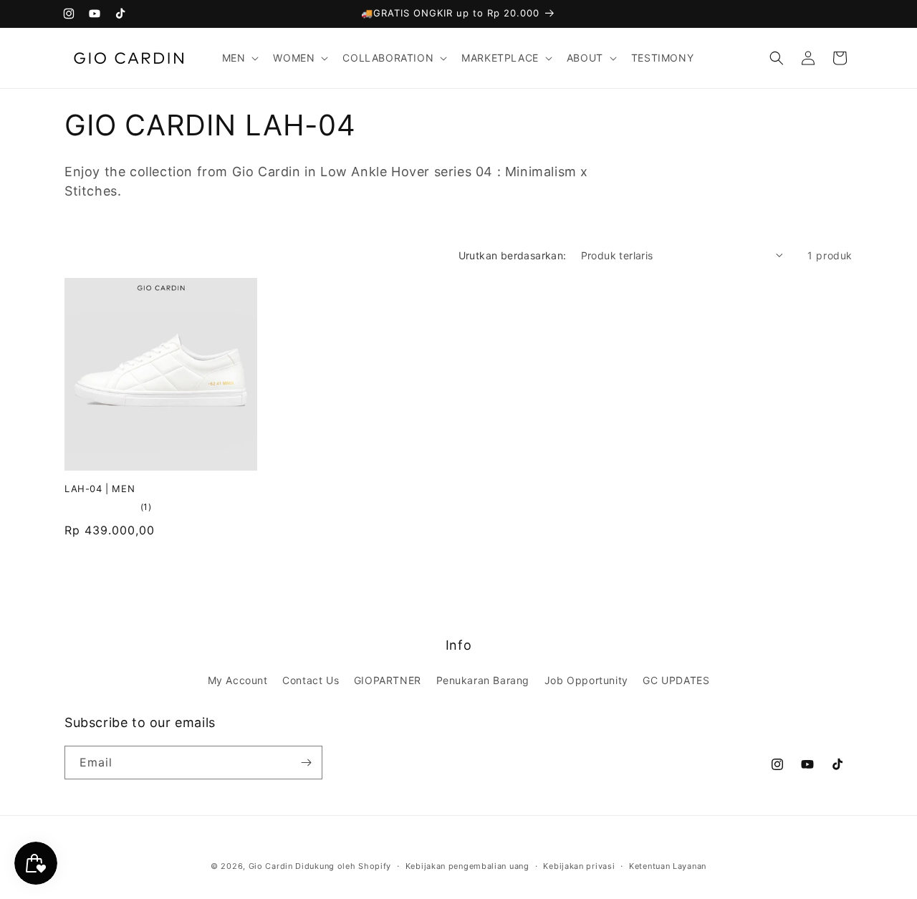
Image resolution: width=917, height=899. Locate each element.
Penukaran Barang (483, 680)
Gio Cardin (271, 866)
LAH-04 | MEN (99, 488)
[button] (239, 58)
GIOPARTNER (387, 680)
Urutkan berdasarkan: (512, 255)
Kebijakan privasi (579, 866)
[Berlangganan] (306, 762)
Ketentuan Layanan (667, 866)
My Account (238, 680)
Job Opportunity (586, 680)
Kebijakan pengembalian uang (467, 866)
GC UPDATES (676, 680)
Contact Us (310, 680)
